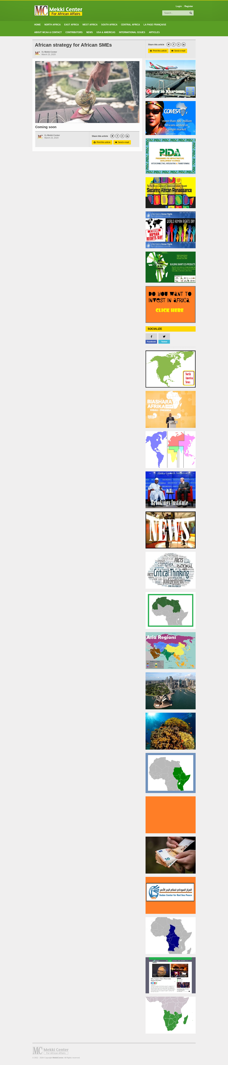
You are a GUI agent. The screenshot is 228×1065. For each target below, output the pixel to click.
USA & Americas (105, 32)
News (89, 32)
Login (179, 6)
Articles (154, 32)
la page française (155, 24)
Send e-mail (178, 51)
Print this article (158, 51)
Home (37, 24)
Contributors (74, 32)
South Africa (109, 24)
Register (188, 6)
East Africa (71, 24)
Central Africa (130, 24)
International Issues (132, 32)
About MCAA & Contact (48, 32)
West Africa (89, 24)
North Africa (52, 24)
